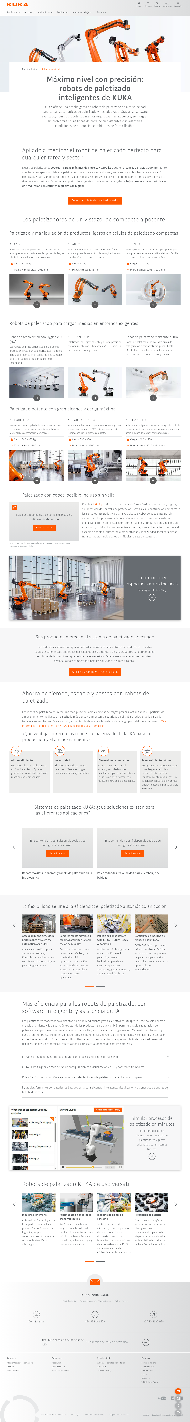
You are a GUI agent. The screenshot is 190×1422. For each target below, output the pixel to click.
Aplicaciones (44, 12)
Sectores (27, 12)
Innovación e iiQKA (81, 12)
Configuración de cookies (118, 1415)
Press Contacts (13, 1371)
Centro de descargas (104, 1371)
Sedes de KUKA (147, 1371)
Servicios (61, 12)
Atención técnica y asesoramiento (20, 1363)
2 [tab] (100, 986)
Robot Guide (56, 1363)
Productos (12, 12)
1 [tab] (89, 986)
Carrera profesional (148, 1363)
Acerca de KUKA (147, 1367)
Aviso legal (75, 1415)
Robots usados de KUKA (61, 1371)
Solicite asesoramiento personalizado (95, 672)
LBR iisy (97, 504)
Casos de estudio (58, 1367)
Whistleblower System (150, 1382)
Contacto (10, 1367)
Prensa (144, 1375)
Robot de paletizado (51, 69)
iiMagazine (145, 1378)
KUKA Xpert (101, 1367)
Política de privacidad (94, 1415)
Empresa (101, 12)
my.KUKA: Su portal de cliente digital (111, 1363)
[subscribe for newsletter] (145, 1342)
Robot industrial (30, 69)
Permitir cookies (44, 528)
